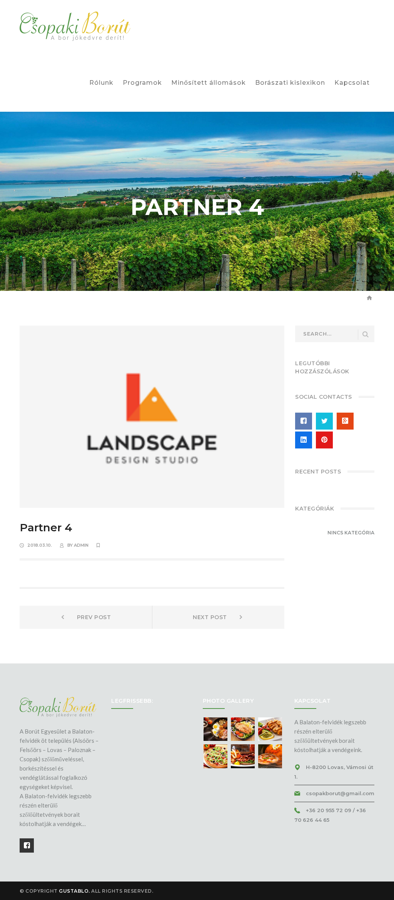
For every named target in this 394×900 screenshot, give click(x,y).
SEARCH (365, 334)
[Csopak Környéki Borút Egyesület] (75, 26)
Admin (81, 545)
